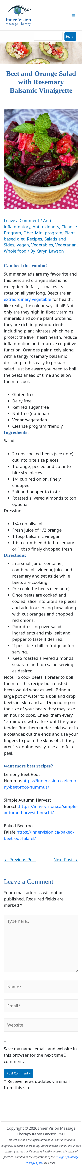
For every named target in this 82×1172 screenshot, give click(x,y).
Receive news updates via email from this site (37, 1084)
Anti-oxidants (46, 226)
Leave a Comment (21, 220)
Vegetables (42, 245)
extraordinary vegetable (27, 299)
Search (70, 36)
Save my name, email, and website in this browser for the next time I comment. (40, 1055)
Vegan (23, 245)
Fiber (28, 233)
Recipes (34, 239)
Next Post (66, 859)
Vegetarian (66, 245)
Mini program (48, 233)
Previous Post (20, 859)
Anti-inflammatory (28, 223)
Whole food (15, 251)
